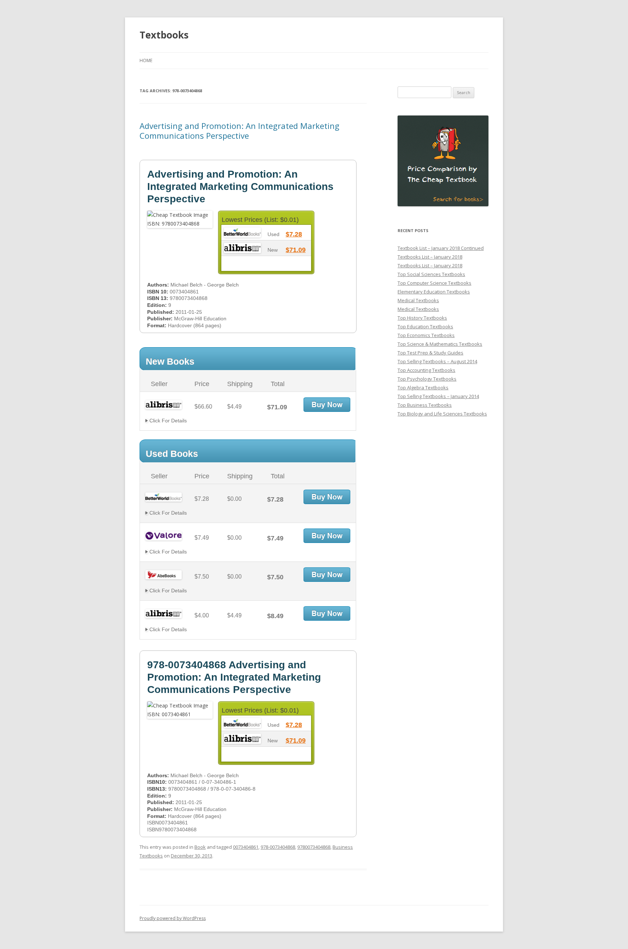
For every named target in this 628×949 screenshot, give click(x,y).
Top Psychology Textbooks (427, 379)
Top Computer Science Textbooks (434, 283)
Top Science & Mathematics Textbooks (440, 344)
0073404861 (245, 847)
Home (146, 60)
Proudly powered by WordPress (173, 918)
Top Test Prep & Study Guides (430, 352)
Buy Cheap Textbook (326, 404)
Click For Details (167, 420)
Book (200, 847)
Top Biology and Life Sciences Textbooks (442, 413)
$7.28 (294, 234)
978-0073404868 (278, 847)
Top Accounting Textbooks (426, 370)
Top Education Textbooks (425, 326)
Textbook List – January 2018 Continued (441, 248)
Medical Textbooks (418, 300)
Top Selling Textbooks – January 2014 (438, 396)
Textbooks (164, 34)
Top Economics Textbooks (426, 335)
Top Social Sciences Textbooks (431, 274)
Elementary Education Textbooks (434, 291)
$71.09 (296, 250)
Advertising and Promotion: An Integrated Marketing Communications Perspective (239, 130)
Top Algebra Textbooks (423, 387)
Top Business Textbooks (425, 405)
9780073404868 (313, 847)
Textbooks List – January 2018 (430, 257)
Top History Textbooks (422, 318)
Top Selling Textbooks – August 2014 (437, 361)
